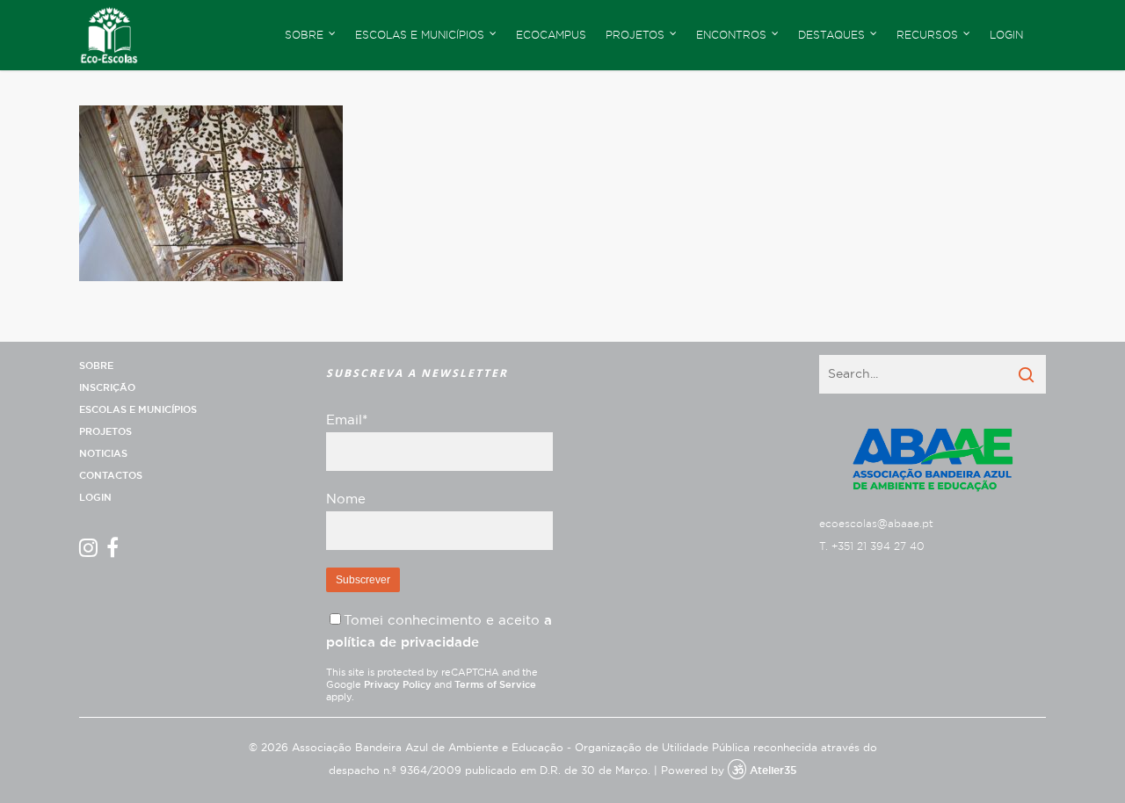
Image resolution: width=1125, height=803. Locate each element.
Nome (346, 499)
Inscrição (107, 388)
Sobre (96, 366)
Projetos (105, 432)
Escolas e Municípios (138, 410)
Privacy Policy (398, 685)
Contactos (110, 476)
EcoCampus (551, 35)
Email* (346, 420)
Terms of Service (495, 685)
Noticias (103, 454)
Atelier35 (773, 770)
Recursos (927, 35)
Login (1006, 35)
